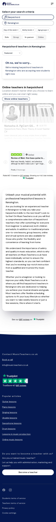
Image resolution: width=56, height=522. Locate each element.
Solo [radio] (7, 37)
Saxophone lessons (11, 423)
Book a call (7, 359)
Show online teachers (16, 98)
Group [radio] (16, 37)
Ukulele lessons (9, 417)
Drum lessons (8, 428)
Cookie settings (9, 513)
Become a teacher (28, 472)
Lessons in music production (16, 434)
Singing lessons (9, 412)
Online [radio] (41, 37)
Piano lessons (9, 407)
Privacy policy (8, 508)
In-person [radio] (29, 37)
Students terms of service (14, 498)
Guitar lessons (9, 401)
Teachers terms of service (13, 503)
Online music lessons (12, 439)
